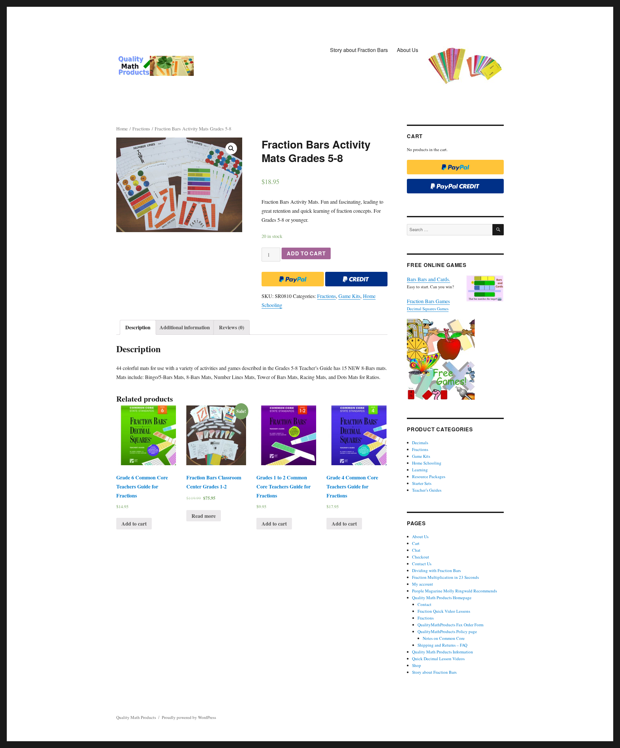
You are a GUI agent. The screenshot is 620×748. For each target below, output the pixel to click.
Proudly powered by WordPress (189, 717)
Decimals (420, 443)
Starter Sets (421, 483)
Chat (416, 550)
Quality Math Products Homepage (441, 597)
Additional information (185, 327)
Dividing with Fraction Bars (436, 570)
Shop (416, 665)
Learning (420, 470)
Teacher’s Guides (426, 490)
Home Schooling (426, 463)
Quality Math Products (136, 717)
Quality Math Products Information (442, 652)
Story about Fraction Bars (359, 50)
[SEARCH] (498, 229)
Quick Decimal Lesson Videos (438, 658)
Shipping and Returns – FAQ (442, 645)
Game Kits (349, 295)
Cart (415, 543)
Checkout (420, 557)
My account (422, 584)
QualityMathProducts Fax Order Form (450, 625)
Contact (424, 604)
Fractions (141, 128)
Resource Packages (428, 476)
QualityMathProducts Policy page (447, 631)
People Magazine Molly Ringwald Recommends (454, 591)
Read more (203, 515)
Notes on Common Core (444, 638)
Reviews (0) (231, 327)
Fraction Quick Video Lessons (444, 611)
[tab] (138, 327)
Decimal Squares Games (428, 309)
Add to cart (306, 253)
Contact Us (421, 564)
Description (137, 327)
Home (122, 128)
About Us (407, 50)
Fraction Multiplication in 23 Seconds (445, 577)
